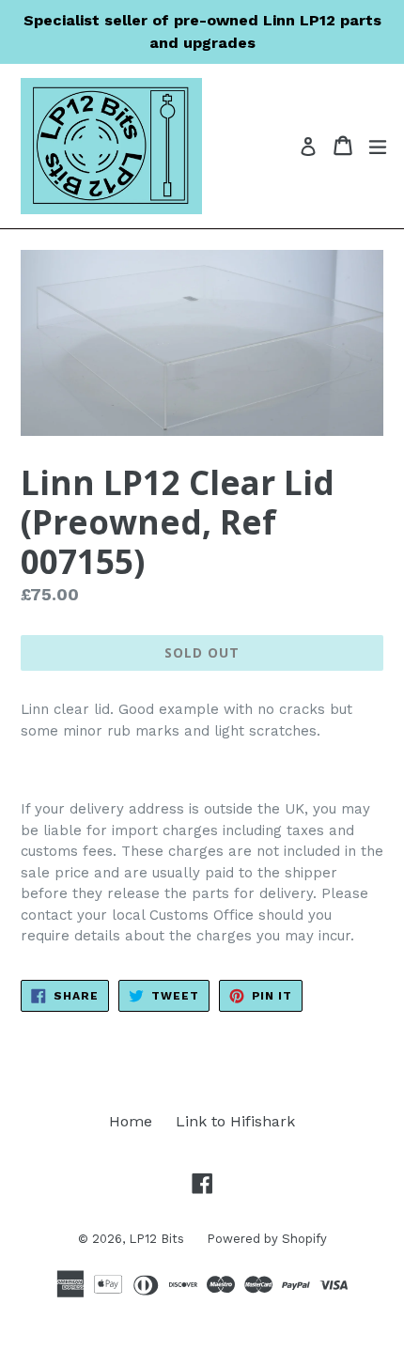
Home (130, 1121)
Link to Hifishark (235, 1121)
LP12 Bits (158, 1239)
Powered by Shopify (267, 1239)
